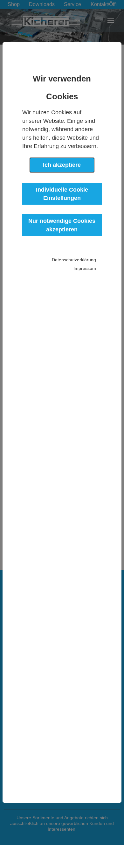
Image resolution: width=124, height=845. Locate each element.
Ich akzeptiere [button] (62, 165)
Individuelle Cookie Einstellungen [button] (62, 194)
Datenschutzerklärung (74, 259)
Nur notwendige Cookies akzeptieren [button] (61, 225)
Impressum (84, 268)
